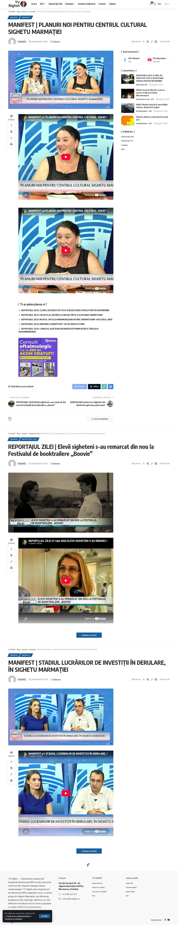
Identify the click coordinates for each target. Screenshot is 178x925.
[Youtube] (158, 59)
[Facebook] (133, 59)
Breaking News (141, 111)
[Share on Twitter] (147, 42)
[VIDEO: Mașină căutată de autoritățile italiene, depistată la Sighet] (127, 108)
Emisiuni (13, 17)
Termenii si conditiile (13, 919)
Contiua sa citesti (89, 635)
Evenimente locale (142, 99)
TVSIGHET (21, 41)
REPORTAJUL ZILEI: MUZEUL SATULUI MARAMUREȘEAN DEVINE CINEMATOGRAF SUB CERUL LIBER (66, 319)
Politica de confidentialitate (18, 916)
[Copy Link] (152, 42)
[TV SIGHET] (17, 4)
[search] (154, 4)
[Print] (156, 42)
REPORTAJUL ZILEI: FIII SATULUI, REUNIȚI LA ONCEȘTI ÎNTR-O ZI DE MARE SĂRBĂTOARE (62, 315)
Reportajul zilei (141, 85)
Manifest (26, 17)
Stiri (152, 99)
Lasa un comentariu (101, 419)
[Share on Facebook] (143, 42)
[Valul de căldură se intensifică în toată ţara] (127, 120)
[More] (156, 895)
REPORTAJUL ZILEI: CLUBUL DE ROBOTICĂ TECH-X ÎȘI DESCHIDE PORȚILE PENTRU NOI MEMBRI (65, 310)
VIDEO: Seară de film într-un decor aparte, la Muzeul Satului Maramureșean (150, 93)
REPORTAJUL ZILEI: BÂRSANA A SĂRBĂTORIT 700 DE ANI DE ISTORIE (53, 324)
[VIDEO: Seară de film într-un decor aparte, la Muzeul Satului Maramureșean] (127, 94)
